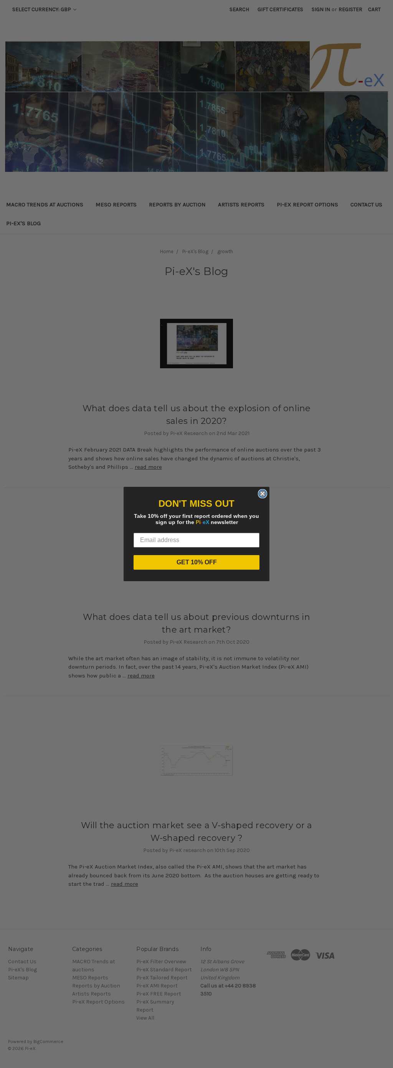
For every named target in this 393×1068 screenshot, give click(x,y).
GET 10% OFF (197, 562)
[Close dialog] (262, 494)
